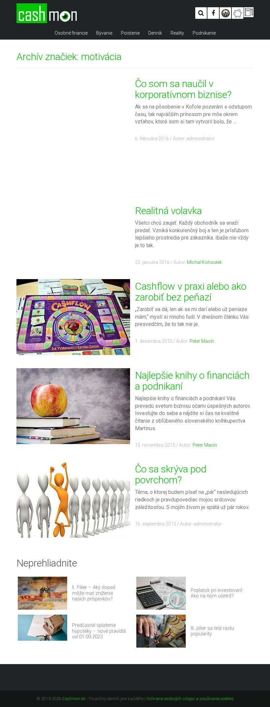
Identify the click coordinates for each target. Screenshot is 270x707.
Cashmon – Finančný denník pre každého (46, 13)
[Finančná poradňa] (237, 13)
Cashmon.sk (74, 698)
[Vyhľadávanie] (201, 13)
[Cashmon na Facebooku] (213, 13)
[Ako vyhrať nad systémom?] (225, 13)
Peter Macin (202, 341)
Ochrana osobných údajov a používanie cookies (190, 698)
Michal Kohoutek (204, 262)
